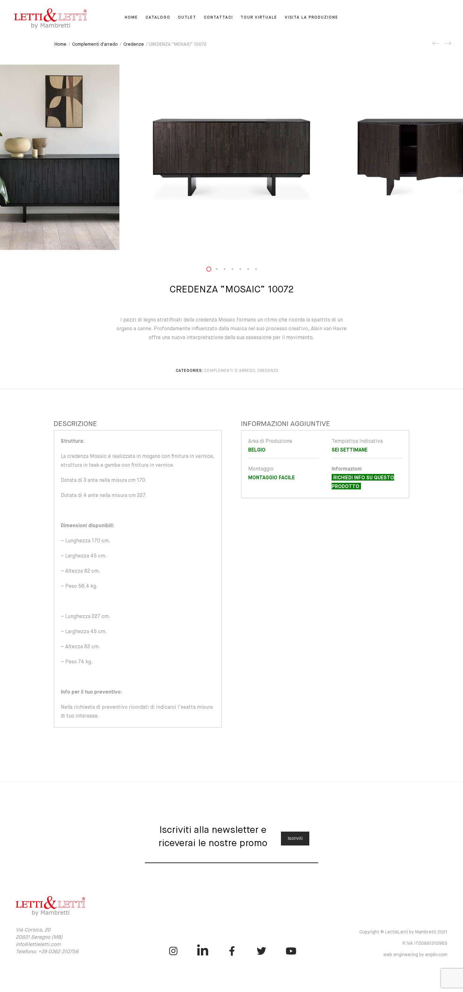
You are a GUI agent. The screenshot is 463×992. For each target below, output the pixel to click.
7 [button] (260, 270)
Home (131, 18)
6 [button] (252, 270)
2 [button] (220, 270)
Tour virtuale (259, 18)
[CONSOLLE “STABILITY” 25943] (436, 45)
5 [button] (244, 270)
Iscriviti (295, 838)
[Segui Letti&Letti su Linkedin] (202, 951)
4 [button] (236, 270)
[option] (231, 157)
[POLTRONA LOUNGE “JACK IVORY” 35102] (447, 45)
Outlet (187, 18)
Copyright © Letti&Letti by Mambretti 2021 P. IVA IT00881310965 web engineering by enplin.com (403, 943)
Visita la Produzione (311, 18)
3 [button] (228, 270)
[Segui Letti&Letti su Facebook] (232, 951)
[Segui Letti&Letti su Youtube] (291, 951)
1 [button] (212, 270)
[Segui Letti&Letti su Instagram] (173, 951)
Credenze (133, 44)
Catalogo (158, 18)
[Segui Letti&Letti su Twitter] (261, 951)
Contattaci (218, 18)
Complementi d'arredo (95, 44)
